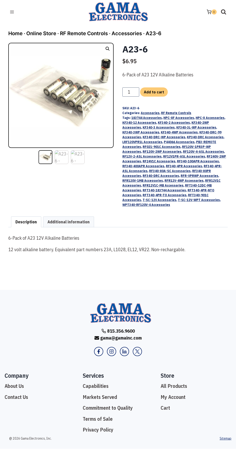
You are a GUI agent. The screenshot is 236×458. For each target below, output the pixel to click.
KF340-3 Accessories (159, 127)
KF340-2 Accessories (174, 123)
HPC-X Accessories (210, 118)
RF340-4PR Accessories (184, 166)
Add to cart (154, 92)
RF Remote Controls (84, 33)
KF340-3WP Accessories (140, 132)
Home (15, 33)
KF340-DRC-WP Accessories (164, 137)
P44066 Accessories (179, 142)
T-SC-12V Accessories (159, 200)
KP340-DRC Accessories (205, 137)
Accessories (127, 33)
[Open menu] (12, 11)
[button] (107, 49)
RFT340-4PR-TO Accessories (164, 195)
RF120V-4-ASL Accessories (203, 152)
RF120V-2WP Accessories (162, 152)
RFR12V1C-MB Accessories (163, 185)
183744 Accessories (146, 118)
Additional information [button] (68, 222)
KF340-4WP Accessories (179, 132)
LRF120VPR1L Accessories (142, 142)
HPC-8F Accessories (178, 118)
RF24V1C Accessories (159, 161)
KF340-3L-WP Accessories (196, 127)
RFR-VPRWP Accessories (199, 176)
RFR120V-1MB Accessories (142, 181)
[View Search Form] (223, 12)
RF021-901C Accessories (161, 147)
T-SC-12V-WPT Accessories (199, 200)
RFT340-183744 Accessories (164, 190)
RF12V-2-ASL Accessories (142, 156)
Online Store (41, 33)
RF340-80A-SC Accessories (170, 171)
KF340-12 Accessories (139, 123)
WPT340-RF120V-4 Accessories (146, 205)
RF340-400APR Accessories (143, 166)
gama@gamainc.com (121, 338)
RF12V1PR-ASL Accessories (184, 156)
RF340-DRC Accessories (161, 176)
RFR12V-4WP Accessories (184, 181)
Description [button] (26, 222)
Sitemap (225, 438)
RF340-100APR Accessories (198, 161)
